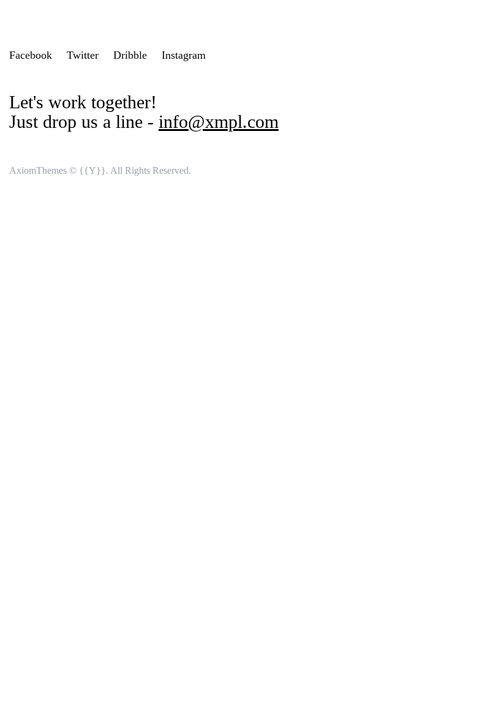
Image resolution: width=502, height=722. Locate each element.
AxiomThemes (38, 170)
